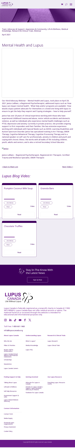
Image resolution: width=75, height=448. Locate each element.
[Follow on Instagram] (5, 320)
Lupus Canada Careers (11, 368)
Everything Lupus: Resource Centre (56, 383)
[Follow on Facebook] (24, 320)
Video (32, 206)
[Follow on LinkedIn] (10, 320)
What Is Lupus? (31, 341)
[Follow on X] (29, 320)
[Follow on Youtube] (20, 320)
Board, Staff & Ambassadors (8, 350)
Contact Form (8, 414)
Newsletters (8, 364)
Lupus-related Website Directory (11, 400)
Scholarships (8, 360)
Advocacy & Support (16, 29)
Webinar (37, 31)
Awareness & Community (36, 29)
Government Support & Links (11, 396)
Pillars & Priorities (9, 345)
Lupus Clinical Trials (54, 345)
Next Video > (67, 167)
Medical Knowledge (32, 345)
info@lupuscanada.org (13, 330)
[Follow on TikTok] (15, 320)
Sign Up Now (37, 280)
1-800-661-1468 (18, 326)
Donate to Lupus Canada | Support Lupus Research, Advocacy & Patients (34, 388)
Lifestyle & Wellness (10, 387)
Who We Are (8, 341)
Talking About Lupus (10, 382)
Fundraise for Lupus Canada (34, 392)
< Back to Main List (10, 167)
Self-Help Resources (10, 391)
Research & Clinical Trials (22, 31)
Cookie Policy (8, 431)
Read (19, 214)
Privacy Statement (10, 427)
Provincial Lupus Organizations (9, 423)
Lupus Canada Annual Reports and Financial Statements (11, 355)
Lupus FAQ (29, 350)
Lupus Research (53, 341)
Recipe (8, 206)
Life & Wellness (54, 29)
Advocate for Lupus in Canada (33, 383)
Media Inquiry (8, 418)
